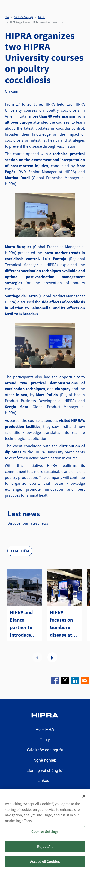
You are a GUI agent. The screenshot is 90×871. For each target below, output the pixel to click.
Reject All (45, 846)
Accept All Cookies (45, 861)
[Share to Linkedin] (75, 680)
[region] (45, 830)
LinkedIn (45, 780)
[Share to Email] (85, 680)
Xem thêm (20, 550)
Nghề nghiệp (45, 760)
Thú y (45, 739)
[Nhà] (45, 716)
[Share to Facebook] (55, 680)
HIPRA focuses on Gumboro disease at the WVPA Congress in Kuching (63, 624)
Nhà (7, 17)
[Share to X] (65, 680)
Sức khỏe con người (45, 750)
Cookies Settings (45, 831)
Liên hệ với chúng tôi (45, 770)
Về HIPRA (45, 729)
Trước (37, 657)
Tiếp (53, 657)
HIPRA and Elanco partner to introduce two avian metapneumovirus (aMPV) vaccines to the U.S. (25, 624)
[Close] (84, 796)
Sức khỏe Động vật (23, 17)
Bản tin (41, 17)
